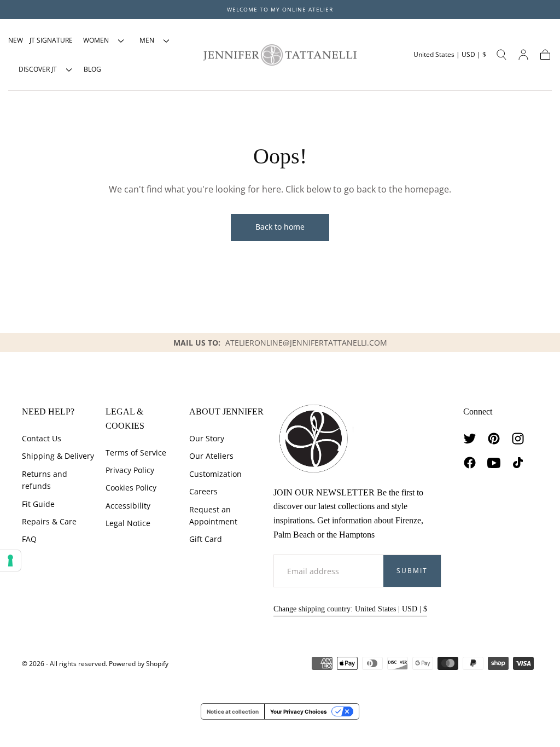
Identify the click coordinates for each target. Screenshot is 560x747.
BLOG (92, 69)
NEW (15, 40)
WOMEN (96, 40)
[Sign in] (523, 54)
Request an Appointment (213, 515)
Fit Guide (38, 504)
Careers (203, 491)
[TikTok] (518, 463)
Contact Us (41, 438)
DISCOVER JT (38, 69)
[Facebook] (470, 463)
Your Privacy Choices (298, 711)
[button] (449, 54)
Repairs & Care (49, 521)
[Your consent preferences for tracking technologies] (10, 560)
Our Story (206, 438)
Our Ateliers (211, 456)
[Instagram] (518, 439)
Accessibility (128, 505)
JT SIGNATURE (51, 40)
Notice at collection (233, 711)
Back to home (280, 226)
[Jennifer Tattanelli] (313, 438)
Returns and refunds (44, 480)
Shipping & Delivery (58, 456)
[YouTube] (494, 463)
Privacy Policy (130, 470)
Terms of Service (136, 452)
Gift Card (205, 539)
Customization (215, 474)
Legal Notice (128, 523)
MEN (146, 40)
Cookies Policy (131, 487)
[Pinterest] (494, 439)
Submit (412, 570)
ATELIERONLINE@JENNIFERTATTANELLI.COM (306, 342)
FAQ (29, 539)
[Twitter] (470, 439)
